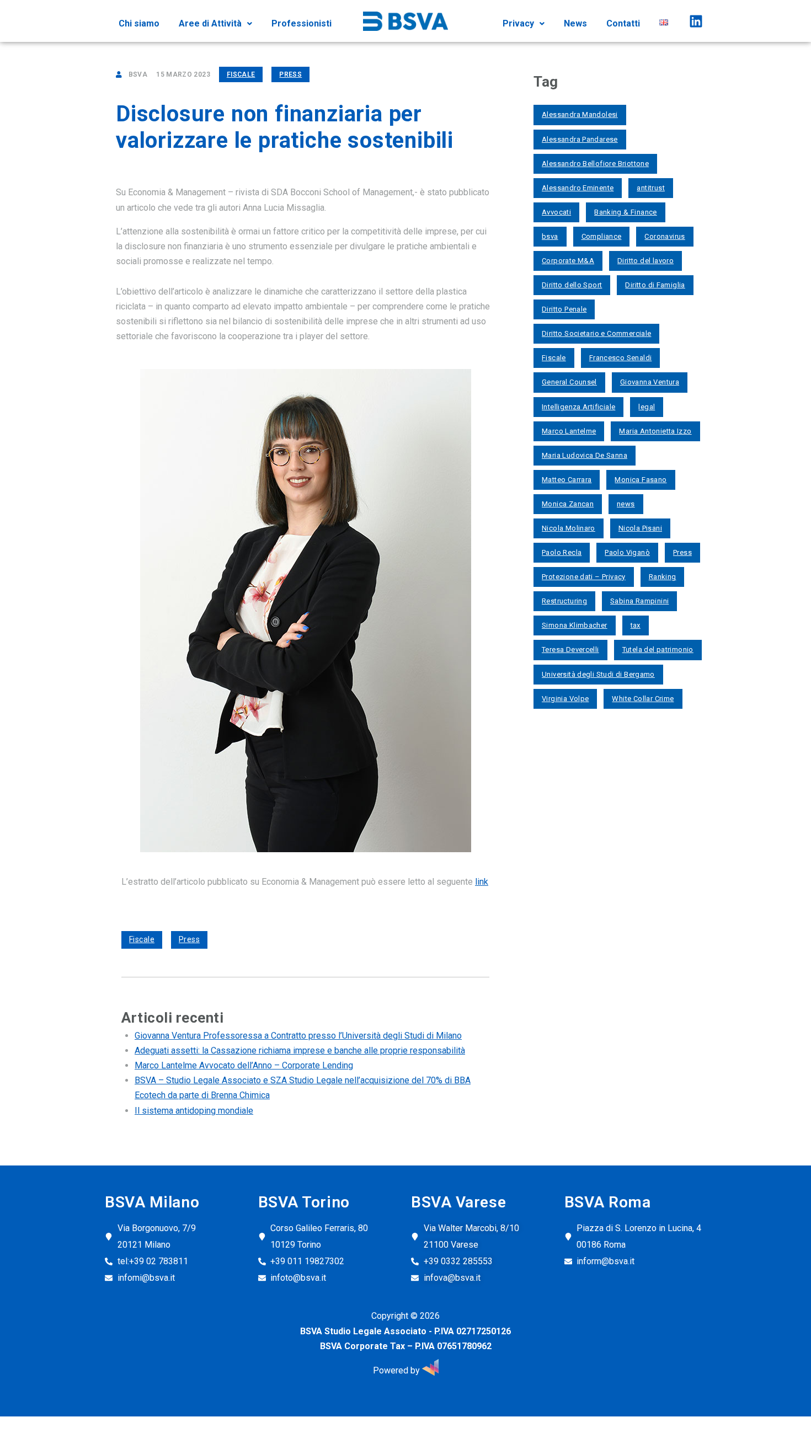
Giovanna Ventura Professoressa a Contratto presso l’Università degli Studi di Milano (298, 1035)
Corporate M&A (568, 260)
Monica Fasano (640, 479)
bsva (550, 236)
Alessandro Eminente (577, 188)
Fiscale (241, 74)
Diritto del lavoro (645, 260)
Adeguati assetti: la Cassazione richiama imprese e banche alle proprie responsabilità (300, 1050)
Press (290, 74)
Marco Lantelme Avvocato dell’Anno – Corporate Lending (244, 1065)
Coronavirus (664, 236)
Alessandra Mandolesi (580, 114)
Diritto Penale (564, 309)
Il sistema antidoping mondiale (194, 1110)
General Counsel (569, 382)
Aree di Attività (210, 23)
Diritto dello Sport (572, 285)
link (481, 881)
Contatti (623, 23)
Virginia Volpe (565, 698)
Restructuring (564, 601)
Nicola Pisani (640, 528)
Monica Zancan (568, 504)
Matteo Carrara (566, 479)
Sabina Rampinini (639, 601)
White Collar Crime (643, 698)
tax (636, 625)
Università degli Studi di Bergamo (598, 674)
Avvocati (556, 212)
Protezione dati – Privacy (584, 577)
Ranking (662, 577)
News (575, 23)
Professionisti (301, 23)
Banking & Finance (625, 212)
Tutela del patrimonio (657, 649)
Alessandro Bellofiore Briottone (595, 163)
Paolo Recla (561, 552)
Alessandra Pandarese (580, 139)
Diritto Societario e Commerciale (596, 333)
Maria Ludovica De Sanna (584, 455)
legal (646, 407)
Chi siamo (139, 23)
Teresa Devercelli (570, 649)
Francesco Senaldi (620, 358)
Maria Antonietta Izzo (655, 431)
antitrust (651, 188)
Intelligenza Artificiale (578, 407)
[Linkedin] (695, 21)
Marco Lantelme (569, 431)
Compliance (601, 236)
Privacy (518, 23)
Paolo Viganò (627, 552)
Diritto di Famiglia (655, 285)
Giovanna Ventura (649, 382)
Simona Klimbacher (574, 625)
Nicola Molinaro (568, 528)
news (626, 504)
